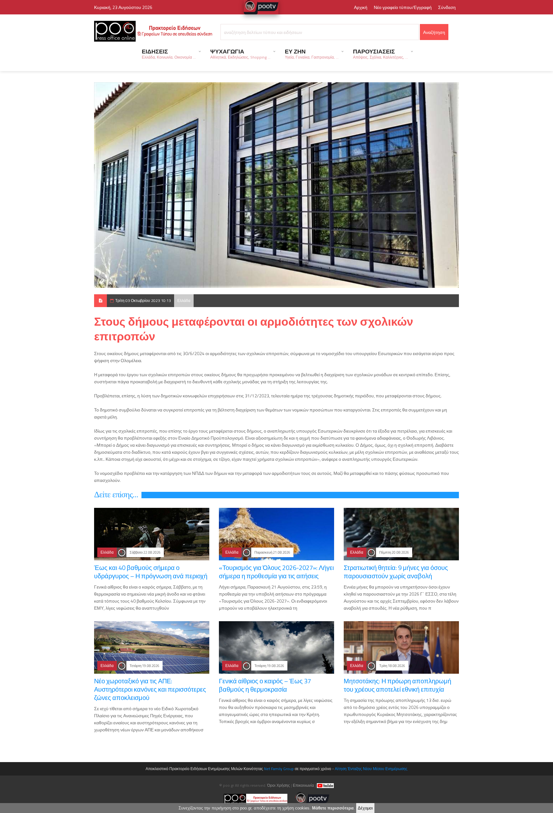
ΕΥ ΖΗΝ (312, 53)
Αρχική (360, 7)
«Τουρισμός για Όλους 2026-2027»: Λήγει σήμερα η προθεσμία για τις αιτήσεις (276, 572)
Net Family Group (279, 769)
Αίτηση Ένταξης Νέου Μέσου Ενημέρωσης (371, 769)
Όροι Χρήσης (278, 785)
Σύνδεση (447, 7)
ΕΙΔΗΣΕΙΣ (169, 53)
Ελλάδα (183, 300)
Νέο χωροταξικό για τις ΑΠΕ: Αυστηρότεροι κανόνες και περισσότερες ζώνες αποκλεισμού (150, 689)
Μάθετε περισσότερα (333, 808)
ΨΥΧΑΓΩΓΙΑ (240, 53)
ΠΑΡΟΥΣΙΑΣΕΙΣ (380, 53)
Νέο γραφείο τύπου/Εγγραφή (403, 7)
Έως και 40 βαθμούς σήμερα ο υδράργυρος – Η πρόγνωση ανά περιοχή (150, 572)
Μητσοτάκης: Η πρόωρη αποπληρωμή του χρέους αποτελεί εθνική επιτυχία (397, 685)
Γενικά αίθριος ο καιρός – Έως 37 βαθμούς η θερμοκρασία (265, 685)
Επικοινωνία (303, 785)
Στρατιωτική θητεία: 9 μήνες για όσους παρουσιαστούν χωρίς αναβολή (396, 572)
